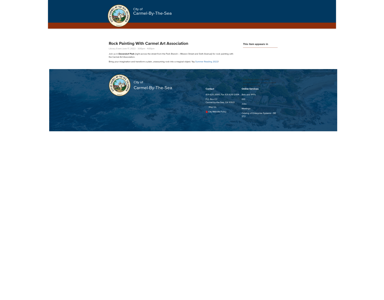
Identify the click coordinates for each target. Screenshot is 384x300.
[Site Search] (272, 3)
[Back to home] (119, 15)
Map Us (212, 107)
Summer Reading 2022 (206, 61)
